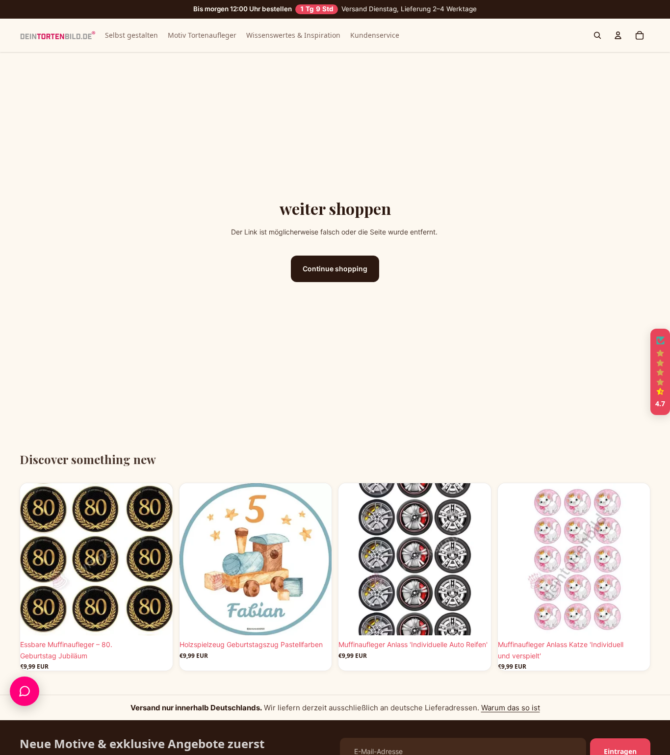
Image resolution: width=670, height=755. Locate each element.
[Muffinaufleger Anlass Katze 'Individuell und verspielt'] (574, 559)
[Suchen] (597, 35)
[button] (660, 372)
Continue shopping (335, 268)
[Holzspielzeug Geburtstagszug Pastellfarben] (256, 559)
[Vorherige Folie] (35, 559)
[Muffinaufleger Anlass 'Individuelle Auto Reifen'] (414, 559)
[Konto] (618, 35)
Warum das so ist (510, 707)
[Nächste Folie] (158, 559)
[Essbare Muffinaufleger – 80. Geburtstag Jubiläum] (96, 559)
